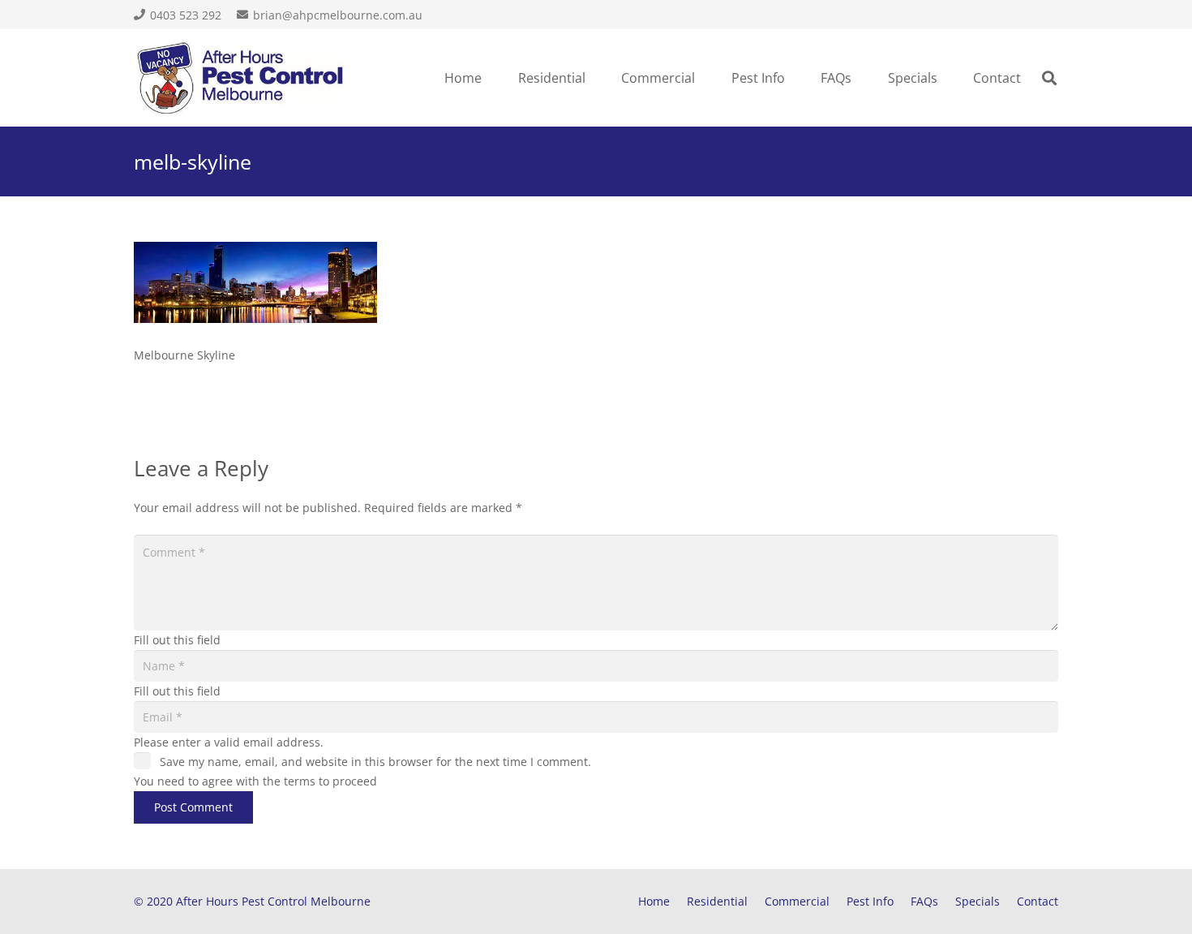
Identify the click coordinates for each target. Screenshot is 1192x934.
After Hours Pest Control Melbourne (273, 901)
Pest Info (870, 901)
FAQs (924, 901)
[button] (593, 78)
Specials (977, 901)
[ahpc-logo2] (240, 77)
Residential (717, 901)
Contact (1037, 901)
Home (654, 901)
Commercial (797, 901)
